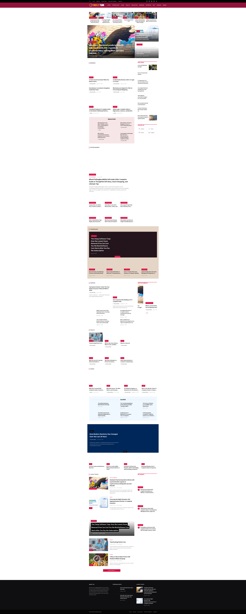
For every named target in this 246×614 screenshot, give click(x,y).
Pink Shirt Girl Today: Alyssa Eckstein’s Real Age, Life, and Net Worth (126, 597)
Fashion (115, 297)
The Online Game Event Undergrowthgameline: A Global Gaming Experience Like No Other (104, 414)
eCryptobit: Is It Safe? (143, 305)
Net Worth (140, 487)
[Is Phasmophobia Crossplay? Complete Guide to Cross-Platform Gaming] (139, 414)
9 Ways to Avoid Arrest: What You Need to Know (151, 20)
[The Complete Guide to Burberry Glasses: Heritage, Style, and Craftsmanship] (92, 322)
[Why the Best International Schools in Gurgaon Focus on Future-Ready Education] (94, 135)
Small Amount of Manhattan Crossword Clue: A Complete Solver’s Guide (125, 414)
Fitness (136, 17)
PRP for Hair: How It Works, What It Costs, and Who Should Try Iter (111, 343)
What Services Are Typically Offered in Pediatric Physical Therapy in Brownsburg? (95, 361)
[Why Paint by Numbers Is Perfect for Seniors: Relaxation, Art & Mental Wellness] (112, 354)
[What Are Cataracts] (127, 337)
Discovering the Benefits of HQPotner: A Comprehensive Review (113, 272)
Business (141, 5)
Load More (111, 570)
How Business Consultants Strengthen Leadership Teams (99, 88)
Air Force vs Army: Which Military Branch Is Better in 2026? (113, 468)
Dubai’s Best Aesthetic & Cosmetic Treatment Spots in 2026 (127, 361)
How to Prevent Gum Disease (142, 73)
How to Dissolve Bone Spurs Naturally (126, 588)
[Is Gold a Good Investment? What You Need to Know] (100, 71)
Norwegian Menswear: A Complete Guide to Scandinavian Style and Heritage (125, 313)
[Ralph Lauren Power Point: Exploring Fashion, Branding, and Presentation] (92, 313)
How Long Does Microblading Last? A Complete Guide (122, 300)
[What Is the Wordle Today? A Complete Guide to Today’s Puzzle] (149, 379)
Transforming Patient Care (128, 20)
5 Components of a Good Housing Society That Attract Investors (143, 82)
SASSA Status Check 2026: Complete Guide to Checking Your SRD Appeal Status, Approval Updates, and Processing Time (149, 510)
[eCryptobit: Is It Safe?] (147, 294)
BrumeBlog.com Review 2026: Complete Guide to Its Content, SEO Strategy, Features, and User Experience (149, 529)
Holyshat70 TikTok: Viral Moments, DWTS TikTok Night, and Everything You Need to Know (131, 468)
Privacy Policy (104, 1)
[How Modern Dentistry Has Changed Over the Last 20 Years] (141, 438)
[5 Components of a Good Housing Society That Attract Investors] (153, 82)
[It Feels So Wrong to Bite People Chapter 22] (153, 110)
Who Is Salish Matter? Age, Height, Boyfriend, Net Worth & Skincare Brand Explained (95, 220)
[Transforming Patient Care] (128, 15)
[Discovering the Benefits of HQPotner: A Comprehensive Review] (114, 265)
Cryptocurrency (93, 17)
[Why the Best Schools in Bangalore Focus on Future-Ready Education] (116, 125)
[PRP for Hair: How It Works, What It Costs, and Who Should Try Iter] (112, 337)
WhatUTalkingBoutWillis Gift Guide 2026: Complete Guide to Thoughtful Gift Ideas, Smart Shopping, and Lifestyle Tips (108, 181)
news (108, 5)
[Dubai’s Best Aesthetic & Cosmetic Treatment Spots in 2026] (127, 354)
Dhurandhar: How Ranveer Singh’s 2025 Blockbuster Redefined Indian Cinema (127, 220)
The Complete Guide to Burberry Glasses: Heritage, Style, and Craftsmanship (102, 321)
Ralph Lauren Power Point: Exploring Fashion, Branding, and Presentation (103, 312)
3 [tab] (148, 311)
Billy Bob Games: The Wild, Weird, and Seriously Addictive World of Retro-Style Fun (113, 389)
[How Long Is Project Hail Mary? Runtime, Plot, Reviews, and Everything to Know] (127, 199)
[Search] (156, 1)
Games (164, 5)
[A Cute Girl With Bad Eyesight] (153, 67)
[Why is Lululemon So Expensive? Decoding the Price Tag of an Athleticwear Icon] (116, 322)
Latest (102, 17)
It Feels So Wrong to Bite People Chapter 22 (142, 109)
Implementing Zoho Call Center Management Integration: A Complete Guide (149, 272)
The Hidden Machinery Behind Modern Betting (103, 404)
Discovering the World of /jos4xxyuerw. (143, 103)
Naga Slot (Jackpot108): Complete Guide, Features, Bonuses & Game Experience (96, 389)
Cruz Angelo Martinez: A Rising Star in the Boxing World (143, 89)
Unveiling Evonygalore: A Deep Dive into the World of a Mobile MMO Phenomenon (131, 389)
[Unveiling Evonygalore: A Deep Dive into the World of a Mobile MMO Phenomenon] (131, 379)
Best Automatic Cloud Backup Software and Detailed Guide (96, 272)
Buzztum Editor (91, 56)
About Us (98, 1)
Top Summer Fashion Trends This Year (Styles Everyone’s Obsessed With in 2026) (99, 288)
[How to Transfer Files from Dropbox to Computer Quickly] (132, 265)
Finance (159, 5)
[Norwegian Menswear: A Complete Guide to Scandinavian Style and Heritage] (116, 313)
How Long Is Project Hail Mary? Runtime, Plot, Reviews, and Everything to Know (127, 205)
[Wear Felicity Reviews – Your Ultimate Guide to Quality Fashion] (153, 117)
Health (128, 5)
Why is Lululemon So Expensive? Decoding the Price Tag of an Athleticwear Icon (127, 321)
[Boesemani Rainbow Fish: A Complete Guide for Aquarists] (149, 460)
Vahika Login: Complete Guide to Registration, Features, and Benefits (122, 110)
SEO (154, 5)
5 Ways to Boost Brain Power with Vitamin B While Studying (140, 21)
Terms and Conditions (112, 1)
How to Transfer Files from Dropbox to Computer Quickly (131, 272)
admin (91, 113)
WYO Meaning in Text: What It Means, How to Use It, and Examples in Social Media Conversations (103, 125)
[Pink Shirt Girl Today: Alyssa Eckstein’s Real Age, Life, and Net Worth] (116, 597)
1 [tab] (146, 311)
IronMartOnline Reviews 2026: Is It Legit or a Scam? (123, 80)
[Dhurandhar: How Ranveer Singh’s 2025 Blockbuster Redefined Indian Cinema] (127, 214)
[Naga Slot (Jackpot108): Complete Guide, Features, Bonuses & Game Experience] (96, 379)
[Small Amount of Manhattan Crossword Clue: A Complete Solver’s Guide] (116, 414)
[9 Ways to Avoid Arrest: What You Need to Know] (151, 15)
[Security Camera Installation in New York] (97, 460)
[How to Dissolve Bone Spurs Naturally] (116, 589)
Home (94, 1)
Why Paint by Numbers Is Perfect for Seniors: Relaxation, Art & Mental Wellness (111, 361)
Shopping (148, 5)
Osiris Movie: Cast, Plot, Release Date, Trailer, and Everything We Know (111, 205)
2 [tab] (147, 311)
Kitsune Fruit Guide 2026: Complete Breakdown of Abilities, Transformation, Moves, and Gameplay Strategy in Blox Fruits (149, 491)
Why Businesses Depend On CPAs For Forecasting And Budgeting (122, 88)
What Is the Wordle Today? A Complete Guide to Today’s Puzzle (149, 389)
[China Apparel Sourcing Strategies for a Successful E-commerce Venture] (153, 97)
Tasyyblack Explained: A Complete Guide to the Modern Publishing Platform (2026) (100, 110)
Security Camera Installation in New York (96, 467)
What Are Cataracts (125, 343)
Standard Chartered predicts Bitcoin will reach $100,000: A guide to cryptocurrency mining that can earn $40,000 (95, 21)
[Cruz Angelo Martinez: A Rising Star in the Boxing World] (153, 90)
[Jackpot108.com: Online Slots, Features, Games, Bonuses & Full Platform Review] (96, 199)
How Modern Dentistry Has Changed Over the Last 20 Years (104, 435)
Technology (115, 5)
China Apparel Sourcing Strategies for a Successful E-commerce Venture (142, 97)
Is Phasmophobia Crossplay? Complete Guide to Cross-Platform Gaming (149, 414)
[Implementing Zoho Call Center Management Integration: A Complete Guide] (149, 265)
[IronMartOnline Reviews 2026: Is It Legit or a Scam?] (123, 71)
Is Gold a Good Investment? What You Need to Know (99, 80)
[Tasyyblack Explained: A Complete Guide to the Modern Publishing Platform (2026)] (100, 101)
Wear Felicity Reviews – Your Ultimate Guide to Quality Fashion (143, 117)
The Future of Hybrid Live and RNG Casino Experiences (148, 405)
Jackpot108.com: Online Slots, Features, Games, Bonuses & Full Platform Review (95, 205)
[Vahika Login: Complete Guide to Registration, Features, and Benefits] (123, 101)
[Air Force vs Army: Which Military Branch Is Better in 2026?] (114, 460)
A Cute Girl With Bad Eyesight (142, 66)
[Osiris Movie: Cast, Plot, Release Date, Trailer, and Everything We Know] (112, 199)
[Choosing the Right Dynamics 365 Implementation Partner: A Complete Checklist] (106, 15)
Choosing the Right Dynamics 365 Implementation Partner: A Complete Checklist (106, 21)
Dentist (125, 451)
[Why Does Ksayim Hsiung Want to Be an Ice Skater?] (112, 214)
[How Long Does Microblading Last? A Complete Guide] (123, 291)
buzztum (93, 611)
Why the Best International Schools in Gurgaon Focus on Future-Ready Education (104, 135)
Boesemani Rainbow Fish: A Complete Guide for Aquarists (148, 467)
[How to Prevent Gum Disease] (153, 75)
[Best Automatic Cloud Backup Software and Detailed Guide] (97, 265)
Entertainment (92, 174)
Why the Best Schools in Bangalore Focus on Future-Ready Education (126, 124)
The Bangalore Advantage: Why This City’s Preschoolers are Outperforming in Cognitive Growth (126, 136)
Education (135, 5)
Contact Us (120, 1)
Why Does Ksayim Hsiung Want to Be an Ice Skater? (111, 220)
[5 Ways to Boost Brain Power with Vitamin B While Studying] (140, 15)
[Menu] (89, 1)
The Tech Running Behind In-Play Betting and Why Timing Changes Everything (126, 405)
